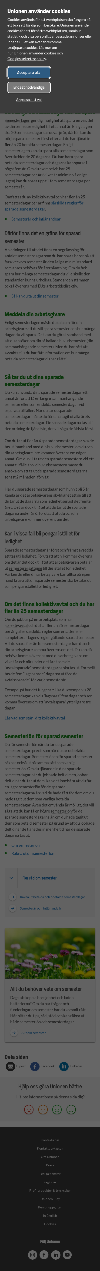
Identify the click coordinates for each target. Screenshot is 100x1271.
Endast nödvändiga (29, 87)
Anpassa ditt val (29, 99)
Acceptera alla (28, 72)
